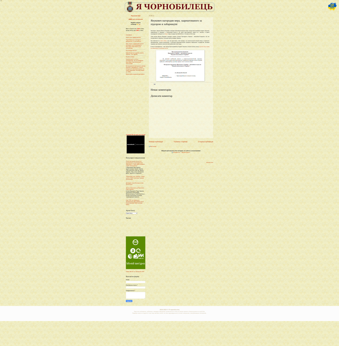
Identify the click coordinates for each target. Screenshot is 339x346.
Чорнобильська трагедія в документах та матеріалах (133, 40)
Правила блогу (130, 56)
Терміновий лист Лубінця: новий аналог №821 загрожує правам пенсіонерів (135, 178)
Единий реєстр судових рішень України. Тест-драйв (135, 53)
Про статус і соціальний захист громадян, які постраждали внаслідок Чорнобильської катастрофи (135, 46)
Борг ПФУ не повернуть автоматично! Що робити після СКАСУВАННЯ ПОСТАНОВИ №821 (135, 202)
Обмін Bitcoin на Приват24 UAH (135, 271)
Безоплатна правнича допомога (135, 74)
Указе (166, 34)
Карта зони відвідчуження (133, 37)
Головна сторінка (180, 142)
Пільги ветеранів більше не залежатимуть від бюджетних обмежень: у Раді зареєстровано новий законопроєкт (135, 163)
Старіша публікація (205, 142)
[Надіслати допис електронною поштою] (154, 84)
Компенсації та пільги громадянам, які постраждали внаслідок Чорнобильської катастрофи (134, 61)
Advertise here (209, 162)
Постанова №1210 (131, 50)
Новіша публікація (156, 142)
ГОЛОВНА (129, 35)
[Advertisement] (135, 104)
